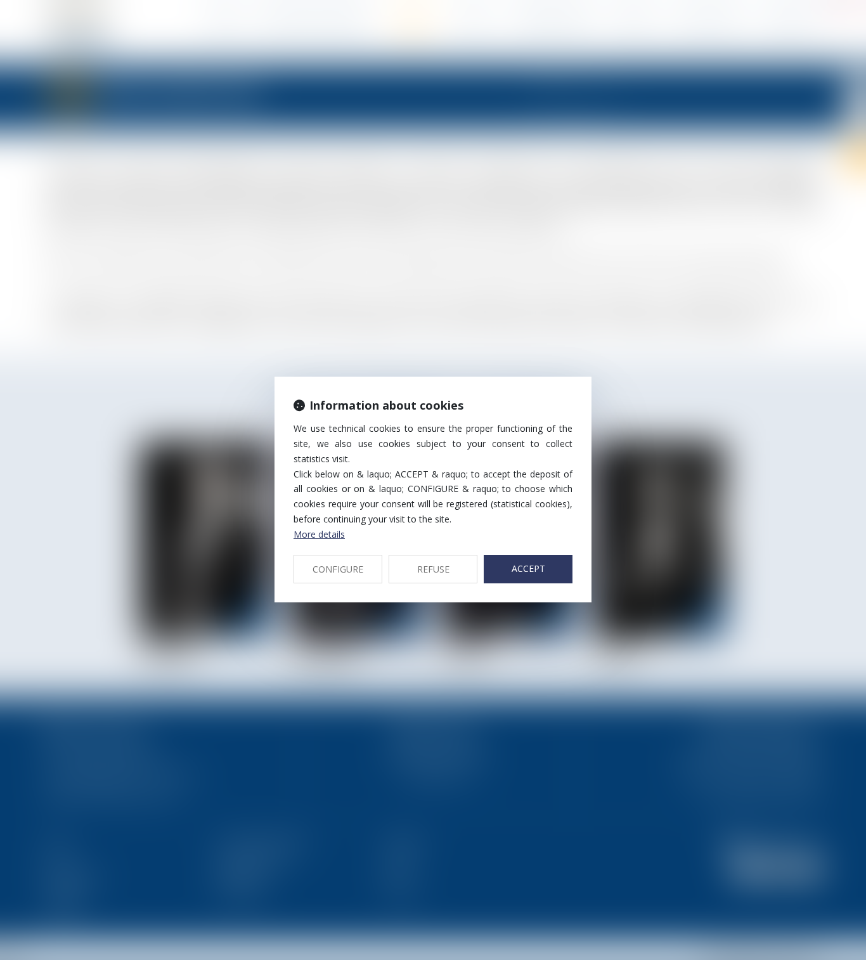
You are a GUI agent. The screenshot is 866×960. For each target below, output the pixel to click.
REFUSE (433, 569)
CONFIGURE (338, 569)
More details (319, 534)
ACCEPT (528, 568)
